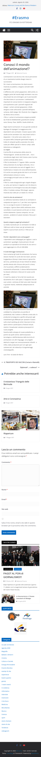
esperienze (5, 675)
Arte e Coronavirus (12, 398)
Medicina (5, 704)
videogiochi (5, 731)
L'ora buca (7, 60)
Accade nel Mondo (8, 645)
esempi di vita (6, 671)
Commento (6, 462)
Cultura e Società (7, 661)
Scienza (4, 714)
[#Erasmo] (4, 30)
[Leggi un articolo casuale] (37, 30)
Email (4, 499)
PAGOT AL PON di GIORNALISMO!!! (13, 575)
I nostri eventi (8, 569)
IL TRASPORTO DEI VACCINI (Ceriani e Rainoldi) (21, 362)
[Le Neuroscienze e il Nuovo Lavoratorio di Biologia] (8, 599)
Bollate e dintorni (7, 655)
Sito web (5, 509)
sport (3, 718)
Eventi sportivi (6, 678)
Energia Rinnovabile (8, 665)
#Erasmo (20, 17)
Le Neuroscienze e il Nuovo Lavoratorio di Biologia (25, 597)
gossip (4, 681)
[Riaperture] (20, 411)
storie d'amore (6, 721)
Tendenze (5, 728)
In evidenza (18, 569)
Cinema (4, 658)
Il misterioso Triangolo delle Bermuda (16, 383)
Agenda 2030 (6, 648)
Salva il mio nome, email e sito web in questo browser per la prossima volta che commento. (19, 524)
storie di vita (6, 724)
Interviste (5, 694)
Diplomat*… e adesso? (28, 367)
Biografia (4, 651)
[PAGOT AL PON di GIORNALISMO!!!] (20, 556)
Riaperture (8, 433)
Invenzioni (5, 698)
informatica (5, 691)
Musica (4, 711)
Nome (5, 490)
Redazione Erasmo (22, 73)
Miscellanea (6, 708)
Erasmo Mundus (7, 668)
